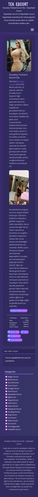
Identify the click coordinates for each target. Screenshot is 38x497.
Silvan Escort (13, 420)
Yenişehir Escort (14, 429)
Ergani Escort (13, 400)
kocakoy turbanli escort (18, 311)
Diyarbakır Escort (15, 394)
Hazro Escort (13, 406)
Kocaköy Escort (15, 336)
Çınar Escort (13, 385)
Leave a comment (16, 340)
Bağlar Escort (13, 377)
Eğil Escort (12, 397)
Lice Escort (12, 418)
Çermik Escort (13, 382)
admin (26, 332)
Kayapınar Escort (14, 409)
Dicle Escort (12, 391)
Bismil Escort (13, 380)
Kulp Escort (12, 415)
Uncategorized (14, 426)
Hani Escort (12, 403)
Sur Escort (12, 423)
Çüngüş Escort (13, 388)
